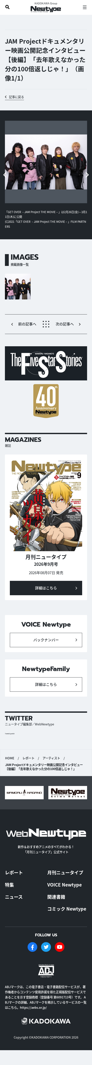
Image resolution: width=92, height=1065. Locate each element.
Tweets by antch (10, 734)
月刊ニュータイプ (65, 872)
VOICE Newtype (64, 884)
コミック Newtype (66, 908)
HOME (9, 758)
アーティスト (51, 758)
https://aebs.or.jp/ (33, 1007)
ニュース (14, 896)
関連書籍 (56, 896)
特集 (9, 884)
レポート (28, 758)
